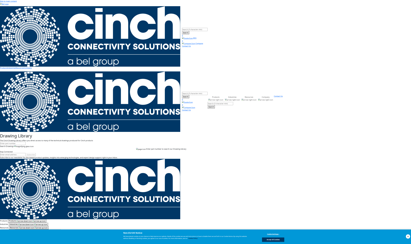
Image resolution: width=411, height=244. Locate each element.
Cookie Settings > (273, 234)
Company (28, 68)
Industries (11, 68)
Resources (20, 68)
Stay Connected (6, 152)
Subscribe (31, 154)
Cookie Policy (192, 238)
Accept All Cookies (273, 239)
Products (3, 68)
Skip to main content (8, 1)
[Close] (408, 236)
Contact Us (186, 46)
